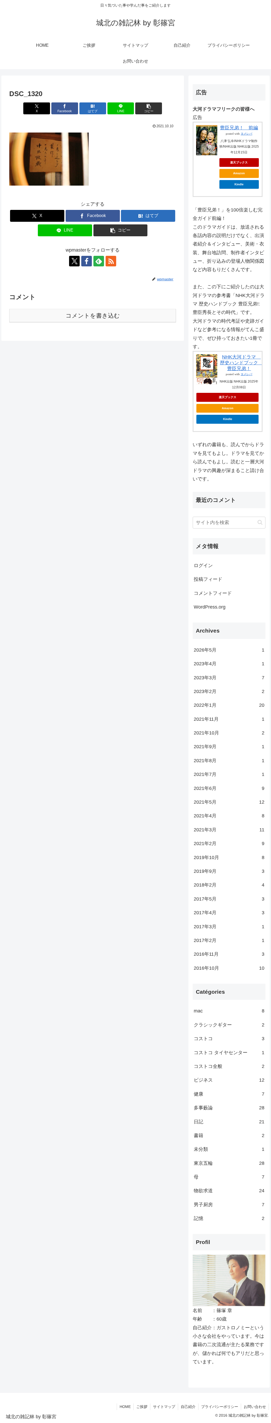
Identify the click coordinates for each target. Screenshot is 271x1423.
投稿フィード (208, 579)
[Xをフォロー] (74, 261)
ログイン (203, 565)
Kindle (238, 184)
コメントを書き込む (93, 315)
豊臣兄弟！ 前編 (239, 127)
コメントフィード (213, 593)
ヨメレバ (246, 133)
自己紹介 (188, 1407)
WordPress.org (209, 607)
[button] (148, 108)
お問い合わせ (255, 1407)
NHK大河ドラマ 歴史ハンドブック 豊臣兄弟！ (241, 362)
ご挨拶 (141, 1407)
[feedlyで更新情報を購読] (98, 261)
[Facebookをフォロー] (86, 261)
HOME (125, 1407)
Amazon (239, 173)
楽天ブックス (239, 162)
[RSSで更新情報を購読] (111, 261)
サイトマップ (164, 1407)
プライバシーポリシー (219, 1407)
